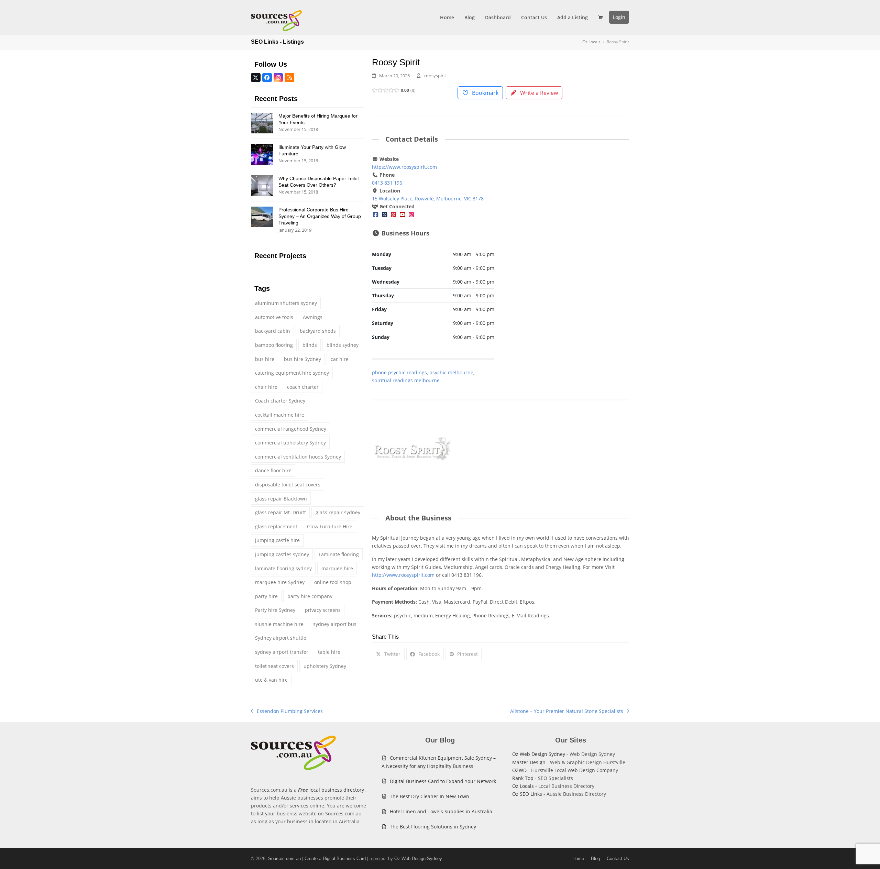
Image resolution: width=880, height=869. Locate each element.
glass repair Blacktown (281, 498)
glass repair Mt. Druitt (280, 512)
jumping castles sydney (282, 554)
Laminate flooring (339, 554)
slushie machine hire (279, 624)
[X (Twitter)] (384, 214)
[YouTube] (402, 214)
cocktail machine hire (279, 414)
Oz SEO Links (527, 794)
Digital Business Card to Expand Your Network (443, 781)
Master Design (529, 762)
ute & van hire (271, 679)
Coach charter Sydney (280, 400)
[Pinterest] (393, 214)
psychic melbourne (451, 372)
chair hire (266, 387)
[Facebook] (376, 214)
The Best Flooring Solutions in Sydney (433, 826)
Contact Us (618, 858)
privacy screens (323, 610)
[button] (600, 17)
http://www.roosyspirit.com (403, 575)
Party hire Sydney (275, 610)
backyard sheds (318, 331)
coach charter (303, 387)
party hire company (309, 596)
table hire (329, 652)
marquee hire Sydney (280, 582)
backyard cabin (272, 331)
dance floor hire (273, 470)
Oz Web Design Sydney (538, 754)
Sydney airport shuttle (280, 638)
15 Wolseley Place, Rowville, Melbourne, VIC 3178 (428, 198)
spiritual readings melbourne (406, 380)
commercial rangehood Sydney (290, 429)
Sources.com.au (284, 858)
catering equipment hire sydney (292, 373)
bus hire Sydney (302, 359)
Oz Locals (523, 786)
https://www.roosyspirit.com (404, 167)
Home (578, 858)
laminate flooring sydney (283, 568)
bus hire (264, 359)
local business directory (336, 789)
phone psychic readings (399, 372)
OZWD (519, 770)
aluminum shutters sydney (286, 303)
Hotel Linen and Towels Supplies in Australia (441, 811)
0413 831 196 (387, 182)
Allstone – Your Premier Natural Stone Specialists (566, 711)
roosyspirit (435, 76)
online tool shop (332, 582)
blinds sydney (343, 345)
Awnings (312, 317)
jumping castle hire (277, 540)
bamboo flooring (274, 345)
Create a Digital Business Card (335, 858)
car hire (340, 359)
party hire (266, 596)
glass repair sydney (338, 512)
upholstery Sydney (325, 666)
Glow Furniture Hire (329, 526)
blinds (309, 345)
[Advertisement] (568, 206)
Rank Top (523, 778)
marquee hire (337, 568)
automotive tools (274, 317)
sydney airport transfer (281, 652)
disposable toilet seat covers (287, 484)
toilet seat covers (274, 666)
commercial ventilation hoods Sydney (298, 456)
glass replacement (276, 526)
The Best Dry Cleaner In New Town (429, 796)
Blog (595, 858)
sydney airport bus (334, 624)
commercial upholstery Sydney (290, 442)
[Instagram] (411, 214)
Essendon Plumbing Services (287, 711)
